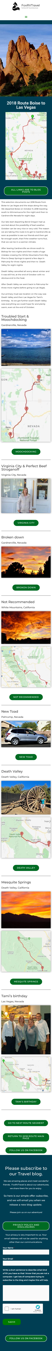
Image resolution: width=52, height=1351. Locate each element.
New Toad (9, 711)
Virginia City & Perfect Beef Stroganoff (24, 467)
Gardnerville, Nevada (14, 325)
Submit (11, 1322)
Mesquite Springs (16, 882)
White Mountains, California (18, 607)
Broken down (12, 537)
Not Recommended (18, 602)
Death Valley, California (15, 776)
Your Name (9, 1248)
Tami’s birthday (14, 996)
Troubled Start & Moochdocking (15, 318)
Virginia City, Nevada (13, 474)
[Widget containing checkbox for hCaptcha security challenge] (23, 1309)
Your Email (8, 1259)
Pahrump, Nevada (12, 716)
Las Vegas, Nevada (12, 1001)
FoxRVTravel (30, 5)
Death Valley (12, 771)
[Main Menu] (26, 17)
